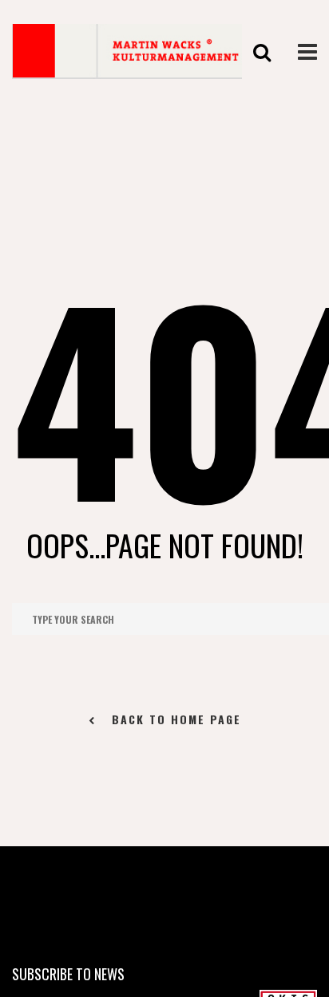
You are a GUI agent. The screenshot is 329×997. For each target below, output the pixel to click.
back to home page (176, 719)
